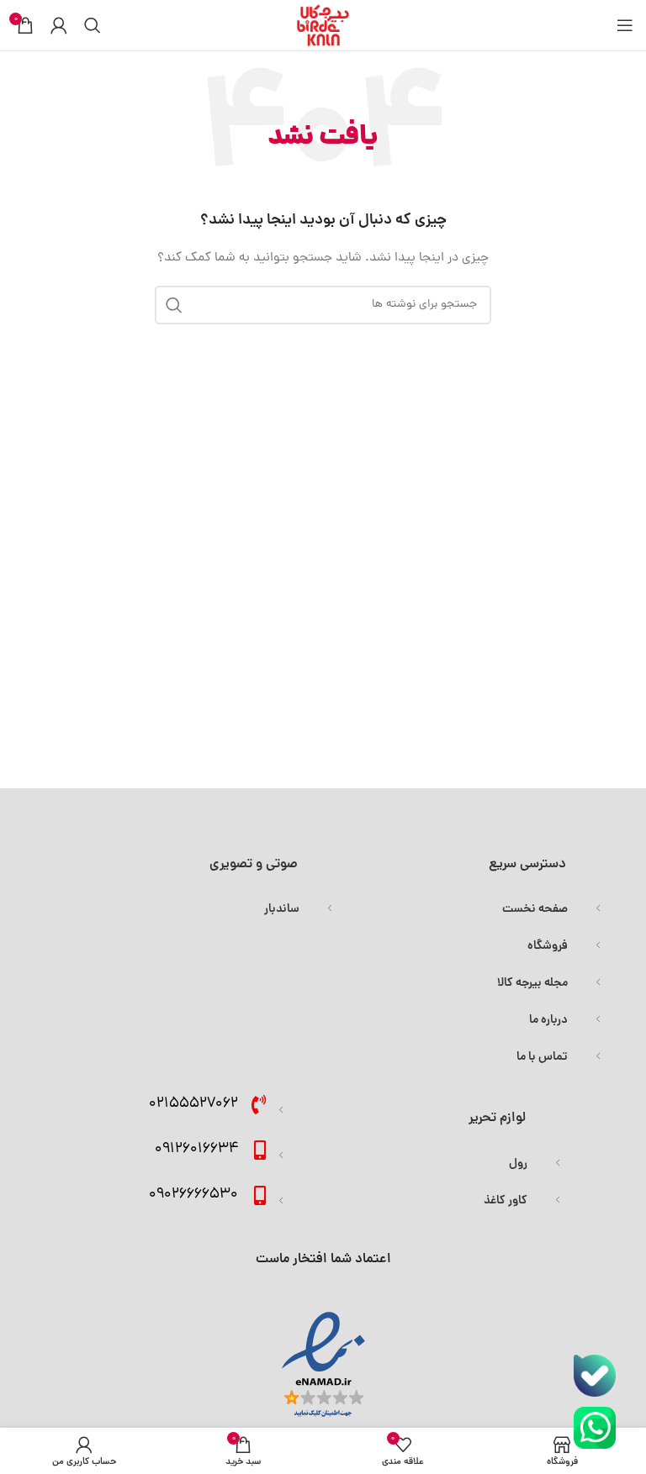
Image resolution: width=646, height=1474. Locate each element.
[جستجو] (92, 25)
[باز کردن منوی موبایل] (625, 25)
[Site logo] (323, 26)
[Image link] (595, 1377)
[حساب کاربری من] (59, 25)
